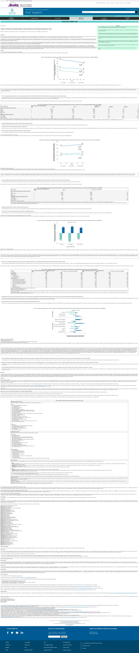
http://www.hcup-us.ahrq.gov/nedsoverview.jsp (86, 588)
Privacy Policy (66, 647)
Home (127, 9)
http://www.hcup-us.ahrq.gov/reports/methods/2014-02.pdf (92, 612)
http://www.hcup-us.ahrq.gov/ (17, 575)
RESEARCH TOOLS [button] (34, 18)
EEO (26, 647)
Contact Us (7, 644)
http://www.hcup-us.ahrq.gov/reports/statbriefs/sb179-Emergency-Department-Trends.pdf (78, 611)
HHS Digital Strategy (48, 644)
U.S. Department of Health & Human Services (92, 643)
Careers (7, 642)
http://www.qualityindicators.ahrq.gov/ (40, 385)
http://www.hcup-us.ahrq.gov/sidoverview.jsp (80, 589)
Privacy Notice (67, 624)
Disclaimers (27, 644)
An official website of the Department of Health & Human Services (21, 0)
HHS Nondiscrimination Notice (50, 647)
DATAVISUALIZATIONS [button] (104, 18)
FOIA (45, 642)
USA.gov (84, 648)
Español (7, 647)
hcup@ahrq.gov (132, 596)
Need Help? (135, 9)
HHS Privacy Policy (67, 644)
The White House (86, 645)
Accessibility (27, 642)
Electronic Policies (29, 650)
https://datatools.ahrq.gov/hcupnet (31, 577)
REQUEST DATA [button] (58, 18)
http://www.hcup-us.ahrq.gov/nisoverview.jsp (84, 586)
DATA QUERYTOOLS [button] (127, 18)
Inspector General (48, 650)
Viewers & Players (71, 624)
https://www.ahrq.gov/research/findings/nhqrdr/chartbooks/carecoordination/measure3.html (15, 606)
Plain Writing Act (66, 642)
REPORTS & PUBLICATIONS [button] (81, 18)
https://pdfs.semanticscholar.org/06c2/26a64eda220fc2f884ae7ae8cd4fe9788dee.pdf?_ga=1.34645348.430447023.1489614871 (47, 609)
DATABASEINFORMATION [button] (11, 18)
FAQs (6, 650)
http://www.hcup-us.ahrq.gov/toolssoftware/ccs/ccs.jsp (69, 617)
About (131, 9)
